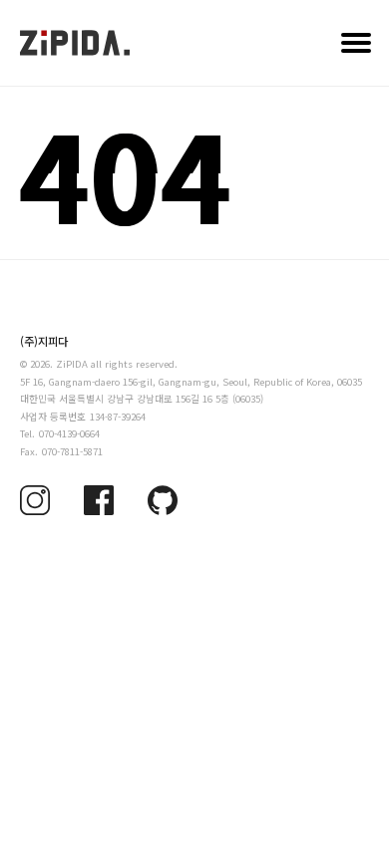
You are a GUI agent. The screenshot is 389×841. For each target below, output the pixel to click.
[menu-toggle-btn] (356, 43)
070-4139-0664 (69, 433)
